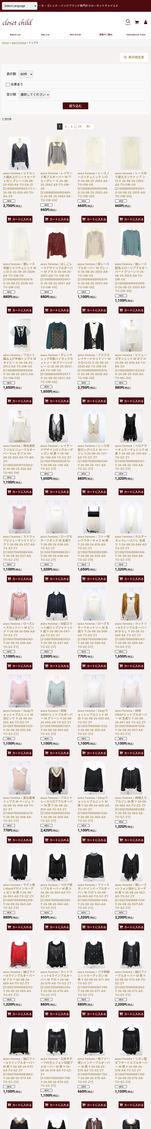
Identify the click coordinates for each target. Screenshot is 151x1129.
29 (79, 126)
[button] (128, 22)
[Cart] (136, 22)
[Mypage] (145, 22)
